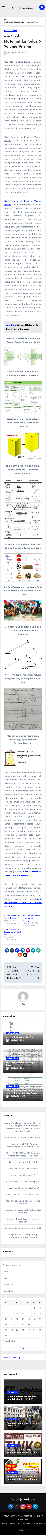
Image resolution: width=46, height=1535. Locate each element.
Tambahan (8, 1291)
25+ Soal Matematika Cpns (20, 1037)
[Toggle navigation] (3, 7)
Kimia (5, 1278)
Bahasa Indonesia (11, 1265)
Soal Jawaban (22, 8)
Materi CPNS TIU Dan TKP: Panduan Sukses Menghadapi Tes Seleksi (22, 1479)
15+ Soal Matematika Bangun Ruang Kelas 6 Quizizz (12, 932)
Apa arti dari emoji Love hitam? (23, 1169)
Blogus (37, 1516)
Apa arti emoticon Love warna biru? (23, 1194)
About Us (23, 1530)
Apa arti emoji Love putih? (23, 1175)
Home (4, 1524)
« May (22, 1348)
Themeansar (22, 1519)
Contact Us (14, 1524)
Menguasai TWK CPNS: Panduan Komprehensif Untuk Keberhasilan (22, 1452)
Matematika (10, 31)
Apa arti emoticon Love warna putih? (23, 1181)
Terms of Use (39, 1524)
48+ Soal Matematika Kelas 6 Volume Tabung (31, 918)
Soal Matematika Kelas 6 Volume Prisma (23, 903)
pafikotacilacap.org (11, 1358)
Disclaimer (26, 1524)
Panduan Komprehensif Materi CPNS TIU (23, 1137)
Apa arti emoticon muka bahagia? (23, 1188)
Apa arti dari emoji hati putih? (23, 1162)
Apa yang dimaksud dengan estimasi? (23, 1228)
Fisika (5, 1272)
